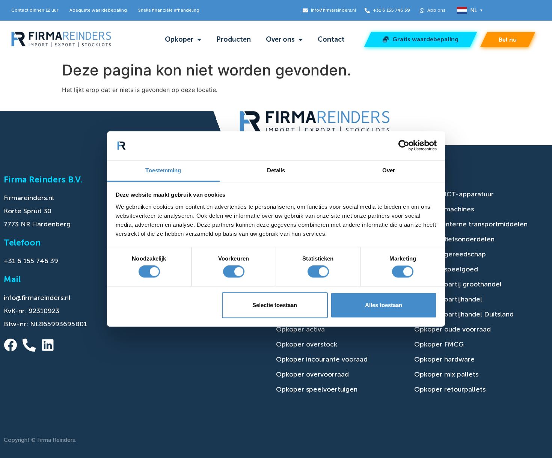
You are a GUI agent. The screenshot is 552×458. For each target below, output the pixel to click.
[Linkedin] (47, 344)
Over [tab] (388, 170)
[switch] (233, 272)
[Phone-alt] (29, 344)
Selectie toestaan (274, 305)
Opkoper (179, 39)
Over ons (280, 39)
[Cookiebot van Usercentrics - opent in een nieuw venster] (404, 145)
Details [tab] (276, 170)
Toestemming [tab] (163, 170)
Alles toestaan (383, 305)
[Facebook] (10, 344)
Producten (233, 39)
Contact (331, 39)
